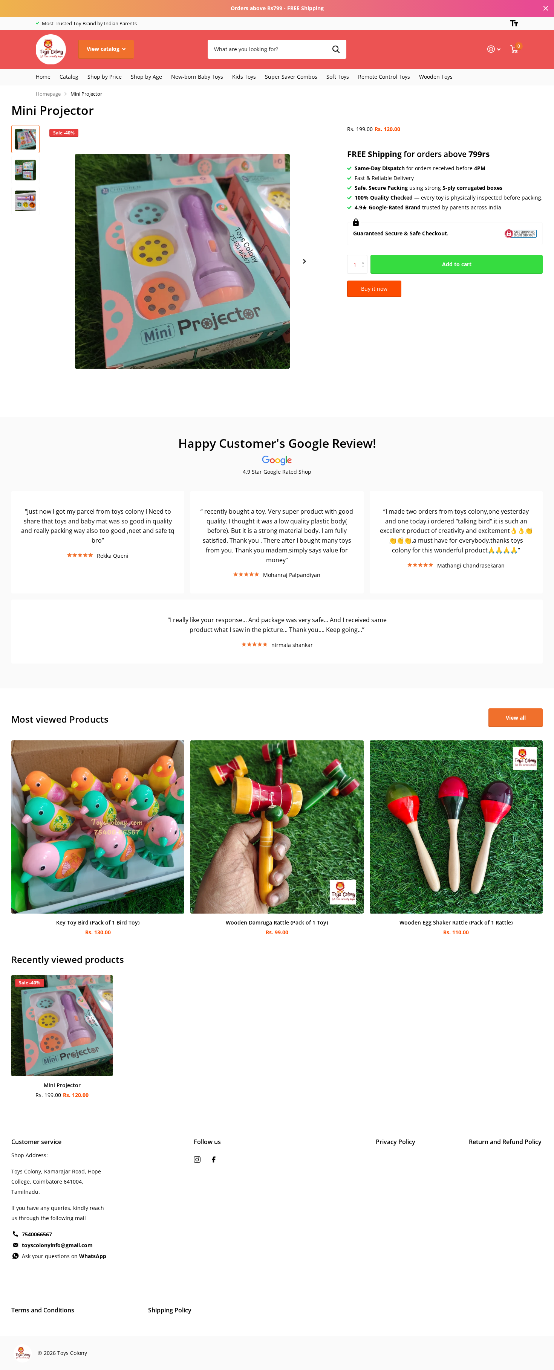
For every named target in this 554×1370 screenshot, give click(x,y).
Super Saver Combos (291, 76)
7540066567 (37, 1234)
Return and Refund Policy (505, 1142)
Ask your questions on (64, 1256)
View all (516, 717)
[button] (304, 261)
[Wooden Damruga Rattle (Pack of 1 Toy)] (276, 826)
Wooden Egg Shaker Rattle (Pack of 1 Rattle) (456, 922)
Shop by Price (104, 76)
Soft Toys (337, 76)
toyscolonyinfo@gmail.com (57, 1245)
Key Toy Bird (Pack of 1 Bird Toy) (97, 922)
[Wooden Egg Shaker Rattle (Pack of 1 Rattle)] (456, 826)
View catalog (104, 48)
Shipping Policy (169, 1310)
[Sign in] (494, 49)
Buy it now (374, 288)
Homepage (48, 93)
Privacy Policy (395, 1142)
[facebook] (214, 1159)
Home (43, 76)
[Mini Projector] (62, 1025)
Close (545, 8)
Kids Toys (244, 76)
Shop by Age (146, 76)
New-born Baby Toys (197, 76)
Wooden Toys (436, 76)
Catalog (69, 76)
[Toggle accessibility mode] (514, 23)
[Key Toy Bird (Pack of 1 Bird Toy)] (97, 826)
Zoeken (336, 49)
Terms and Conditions (42, 1310)
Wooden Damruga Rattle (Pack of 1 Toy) (277, 922)
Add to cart (456, 264)
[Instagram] (197, 1159)
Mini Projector (62, 1085)
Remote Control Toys (384, 76)
